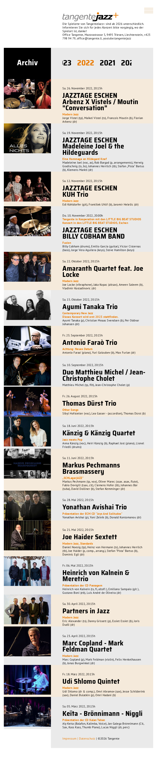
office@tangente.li (89, 38)
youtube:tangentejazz (117, 38)
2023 (63, 63)
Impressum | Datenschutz (78, 738)
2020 (129, 63)
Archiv (27, 63)
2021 (107, 63)
